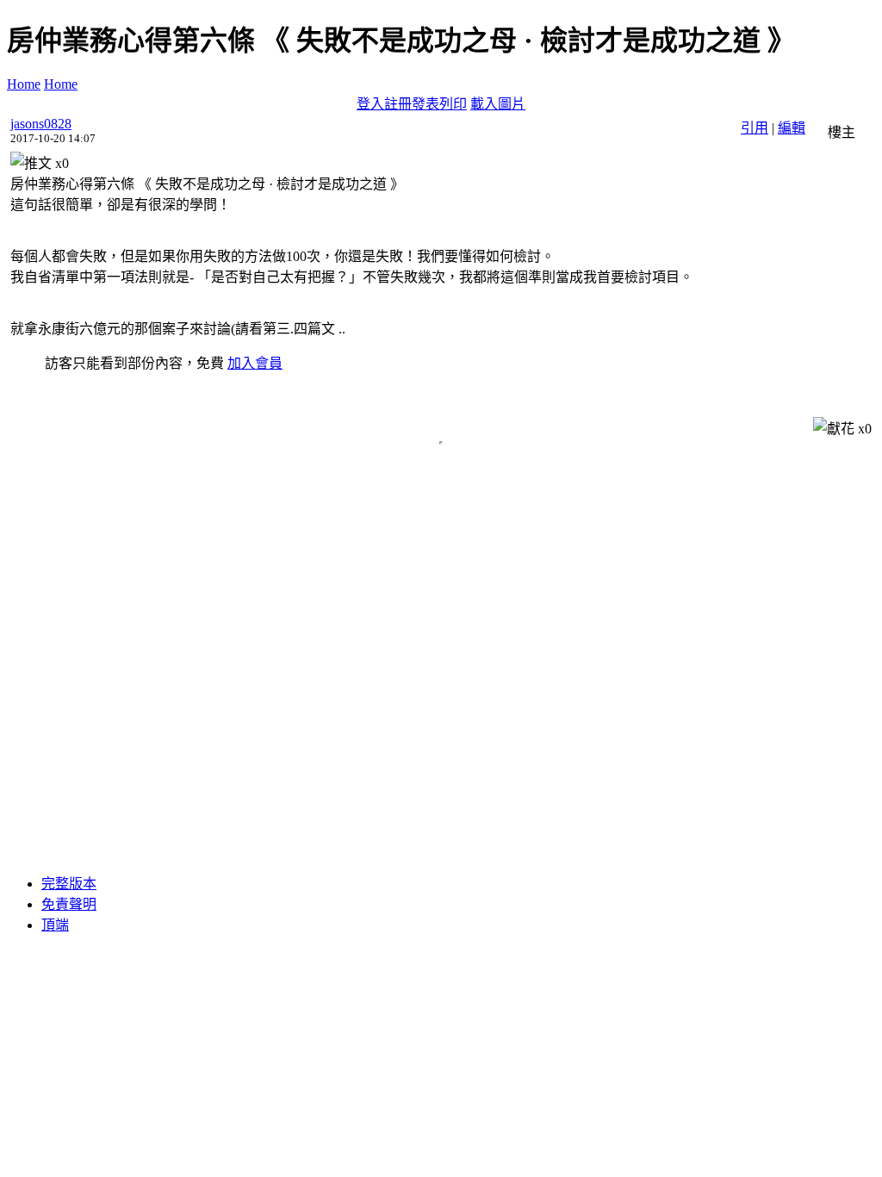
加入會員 (255, 363)
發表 (425, 104)
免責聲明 (68, 904)
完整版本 (68, 883)
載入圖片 (497, 104)
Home (23, 84)
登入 (370, 104)
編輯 (791, 128)
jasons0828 (40, 123)
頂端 (55, 925)
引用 (754, 128)
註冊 (398, 104)
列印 (453, 104)
